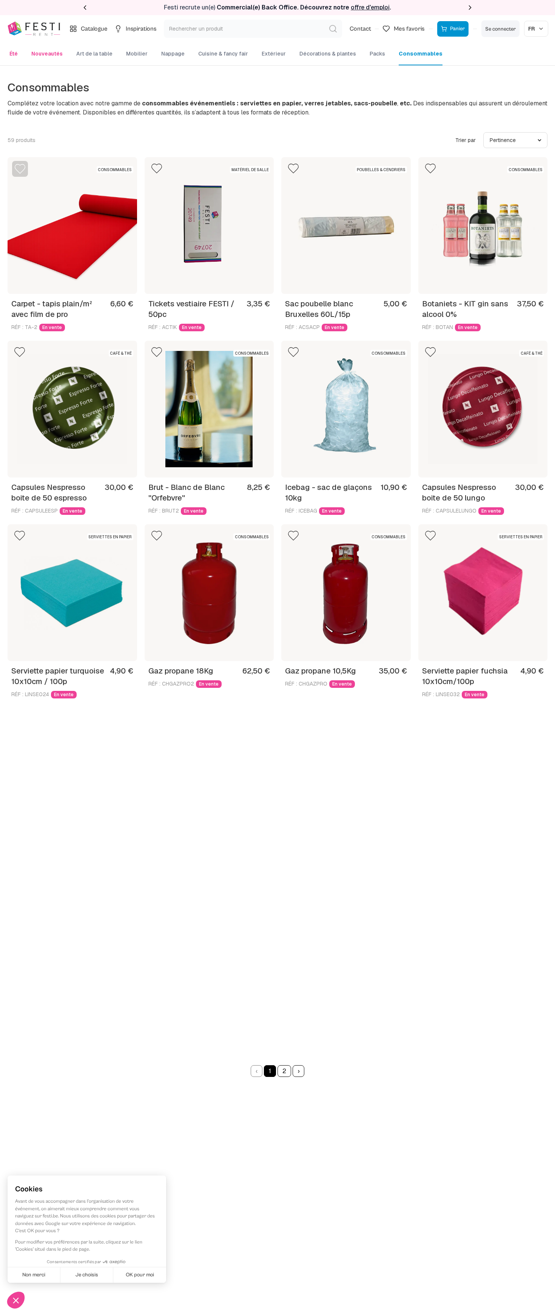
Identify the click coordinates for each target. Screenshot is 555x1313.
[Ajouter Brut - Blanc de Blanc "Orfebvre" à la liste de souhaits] (157, 352)
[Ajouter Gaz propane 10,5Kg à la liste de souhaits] (293, 536)
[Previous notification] (85, 7)
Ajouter (116, 281)
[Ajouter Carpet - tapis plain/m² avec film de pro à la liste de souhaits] (20, 169)
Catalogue (94, 28)
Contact (360, 28)
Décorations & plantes (327, 53)
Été (13, 53)
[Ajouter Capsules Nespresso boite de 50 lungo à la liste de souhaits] (430, 352)
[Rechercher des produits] (333, 28)
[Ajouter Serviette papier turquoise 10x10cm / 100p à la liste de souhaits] (20, 536)
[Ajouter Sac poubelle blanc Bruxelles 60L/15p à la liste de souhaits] (293, 168)
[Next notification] (470, 7)
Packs (377, 53)
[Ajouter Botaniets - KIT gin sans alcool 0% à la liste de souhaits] (430, 168)
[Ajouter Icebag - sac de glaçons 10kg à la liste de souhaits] (293, 352)
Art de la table (94, 53)
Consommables (420, 53)
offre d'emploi (370, 7)
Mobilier (137, 53)
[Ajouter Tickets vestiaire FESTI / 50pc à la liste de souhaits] (157, 168)
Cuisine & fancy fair (223, 53)
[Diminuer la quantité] (34, 281)
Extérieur (274, 53)
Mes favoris (409, 28)
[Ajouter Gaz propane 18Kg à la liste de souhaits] (157, 536)
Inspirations (141, 28)
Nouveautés (47, 53)
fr (531, 28)
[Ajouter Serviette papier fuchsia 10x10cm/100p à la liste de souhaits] (430, 536)
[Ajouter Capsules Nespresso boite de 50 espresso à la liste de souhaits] (20, 352)
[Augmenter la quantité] (93, 281)
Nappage (173, 53)
